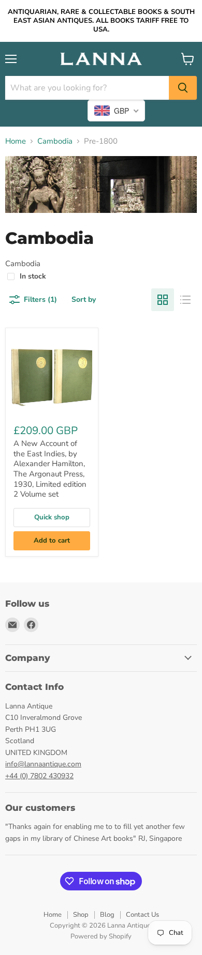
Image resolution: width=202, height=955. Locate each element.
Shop (81, 914)
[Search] (183, 88)
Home (15, 141)
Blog (107, 914)
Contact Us (142, 914)
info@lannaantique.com (43, 764)
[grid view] (162, 299)
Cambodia (55, 141)
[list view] (185, 299)
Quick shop (51, 517)
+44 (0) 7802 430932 (39, 776)
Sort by (83, 299)
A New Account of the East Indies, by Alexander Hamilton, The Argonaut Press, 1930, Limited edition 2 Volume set (49, 468)
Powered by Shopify (101, 936)
